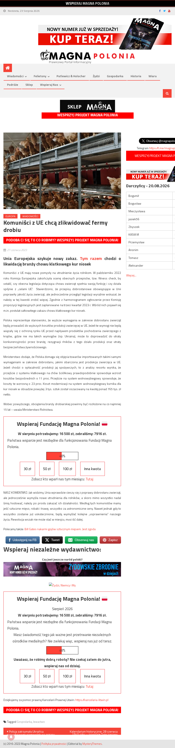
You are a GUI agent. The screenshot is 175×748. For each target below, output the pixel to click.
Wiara (153, 76)
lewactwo (39, 722)
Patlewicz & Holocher (71, 76)
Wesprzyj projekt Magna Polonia (87, 115)
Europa (10, 216)
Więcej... (131, 275)
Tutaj (89, 479)
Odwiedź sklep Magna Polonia (87, 106)
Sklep (29, 84)
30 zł (27, 469)
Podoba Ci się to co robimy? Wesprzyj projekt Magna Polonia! (62, 240)
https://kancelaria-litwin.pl (91, 700)
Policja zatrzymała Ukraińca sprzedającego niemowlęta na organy (31, 732)
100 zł (67, 469)
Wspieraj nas (49, 84)
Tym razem (91, 258)
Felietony (40, 76)
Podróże (12, 84)
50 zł (47, 469)
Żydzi (96, 76)
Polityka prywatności (53, 744)
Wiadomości (15, 76)
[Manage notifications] (11, 736)
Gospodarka (115, 76)
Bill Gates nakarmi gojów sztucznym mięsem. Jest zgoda (60, 529)
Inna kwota (92, 469)
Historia (136, 76)
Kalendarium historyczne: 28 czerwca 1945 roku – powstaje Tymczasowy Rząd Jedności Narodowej (94, 732)
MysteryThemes (92, 744)
